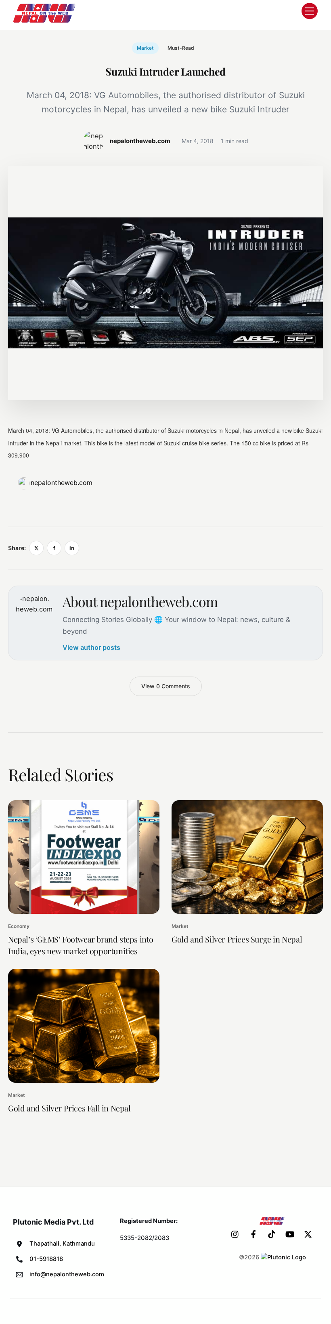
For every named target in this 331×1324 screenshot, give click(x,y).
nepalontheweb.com (61, 483)
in (71, 548)
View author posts (91, 647)
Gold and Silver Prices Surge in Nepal (237, 939)
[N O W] (45, 22)
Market (145, 48)
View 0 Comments (165, 686)
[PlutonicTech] (283, 1257)
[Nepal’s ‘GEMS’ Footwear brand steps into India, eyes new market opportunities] (83, 857)
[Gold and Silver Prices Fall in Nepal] (83, 1025)
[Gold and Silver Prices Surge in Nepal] (247, 857)
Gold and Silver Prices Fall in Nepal (69, 1108)
